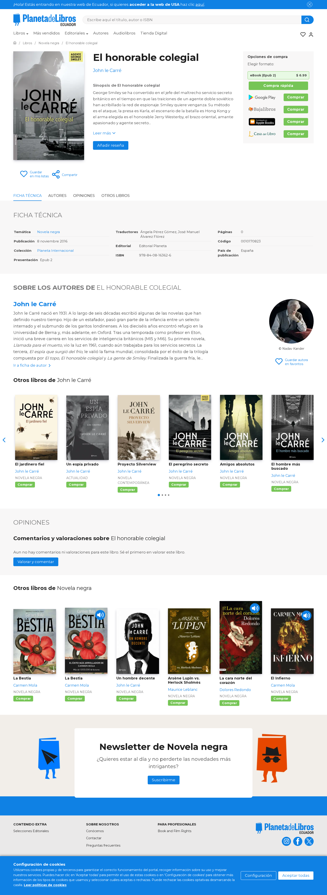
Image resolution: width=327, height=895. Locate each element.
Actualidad (77, 478)
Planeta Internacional (55, 250)
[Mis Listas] (302, 34)
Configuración (258, 875)
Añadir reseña (110, 145)
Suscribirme (163, 780)
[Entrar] (310, 34)
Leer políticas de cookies (45, 885)
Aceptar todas (295, 875)
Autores (101, 33)
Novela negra (48, 232)
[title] (285, 828)
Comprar (296, 97)
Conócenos (95, 831)
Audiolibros (124, 33)
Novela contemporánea (133, 480)
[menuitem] (20, 35)
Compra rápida (278, 86)
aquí (200, 4)
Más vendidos (46, 33)
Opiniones (84, 196)
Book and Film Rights (174, 831)
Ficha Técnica (27, 196)
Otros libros (115, 196)
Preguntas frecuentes (103, 845)
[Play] (100, 615)
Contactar (93, 838)
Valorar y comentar (36, 561)
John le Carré (34, 304)
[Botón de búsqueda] (307, 20)
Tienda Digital (153, 33)
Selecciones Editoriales (31, 831)
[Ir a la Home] (14, 43)
